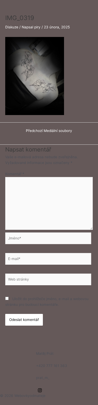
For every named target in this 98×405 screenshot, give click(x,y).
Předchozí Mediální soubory (49, 131)
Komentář (14, 174)
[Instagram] (40, 390)
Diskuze (11, 27)
